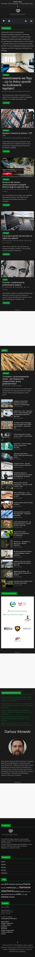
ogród (3, 894)
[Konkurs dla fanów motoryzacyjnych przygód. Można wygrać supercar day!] (17, 159)
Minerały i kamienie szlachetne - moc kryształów (15, 710)
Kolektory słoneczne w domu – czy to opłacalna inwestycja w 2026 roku (23, 563)
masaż (22, 891)
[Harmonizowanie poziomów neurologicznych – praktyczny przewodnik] (7, 511)
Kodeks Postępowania (7, 930)
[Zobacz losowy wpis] (31, 21)
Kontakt (3, 934)
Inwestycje (4, 873)
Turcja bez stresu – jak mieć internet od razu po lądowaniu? (23, 464)
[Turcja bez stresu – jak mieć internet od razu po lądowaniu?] (7, 462)
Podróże (3, 867)
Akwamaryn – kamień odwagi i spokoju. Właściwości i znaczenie (22, 445)
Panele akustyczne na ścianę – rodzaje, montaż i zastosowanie (23, 435)
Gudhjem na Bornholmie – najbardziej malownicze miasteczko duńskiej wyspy (21, 402)
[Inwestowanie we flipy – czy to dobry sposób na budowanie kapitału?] (17, 54)
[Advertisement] (17, 328)
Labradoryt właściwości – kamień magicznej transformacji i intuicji (23, 455)
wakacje (4, 896)
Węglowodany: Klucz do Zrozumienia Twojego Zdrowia (17, 704)
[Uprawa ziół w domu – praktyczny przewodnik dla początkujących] (7, 531)
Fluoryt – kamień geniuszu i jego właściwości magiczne (17, 725)
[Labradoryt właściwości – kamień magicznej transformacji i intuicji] (7, 453)
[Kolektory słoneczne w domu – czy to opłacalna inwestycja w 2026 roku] (7, 560)
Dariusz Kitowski (18, 91)
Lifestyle (3, 870)
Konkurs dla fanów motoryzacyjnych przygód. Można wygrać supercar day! (15, 184)
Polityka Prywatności (7, 923)
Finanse (3, 861)
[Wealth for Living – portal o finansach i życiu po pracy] (3, 21)
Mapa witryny (5, 921)
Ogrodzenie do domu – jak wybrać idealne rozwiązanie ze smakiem (22, 573)
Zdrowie (3, 864)
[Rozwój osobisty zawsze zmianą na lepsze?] (7, 502)
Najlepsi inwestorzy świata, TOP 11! (17, 134)
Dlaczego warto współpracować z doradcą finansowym (23, 582)
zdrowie (12, 897)
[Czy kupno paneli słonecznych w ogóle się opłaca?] (17, 212)
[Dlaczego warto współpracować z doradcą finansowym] (7, 580)
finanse (5, 279)
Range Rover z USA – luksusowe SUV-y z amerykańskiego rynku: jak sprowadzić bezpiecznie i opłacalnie (23, 413)
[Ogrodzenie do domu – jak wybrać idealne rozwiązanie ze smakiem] (7, 570)
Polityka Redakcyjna (7, 932)
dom (7, 884)
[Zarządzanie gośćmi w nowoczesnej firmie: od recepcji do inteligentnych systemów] (7, 472)
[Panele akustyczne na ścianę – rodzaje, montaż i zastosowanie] (7, 433)
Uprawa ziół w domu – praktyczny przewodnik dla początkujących (21, 533)
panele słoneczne (6, 243)
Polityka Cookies (6, 925)
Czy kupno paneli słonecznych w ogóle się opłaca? (17, 236)
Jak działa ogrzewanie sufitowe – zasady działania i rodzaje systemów (23, 553)
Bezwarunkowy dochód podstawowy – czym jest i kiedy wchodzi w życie (23, 484)
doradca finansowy (16, 884)
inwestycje (6, 75)
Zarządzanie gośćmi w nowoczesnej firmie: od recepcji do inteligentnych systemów (23, 474)
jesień (17, 888)
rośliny (23, 894)
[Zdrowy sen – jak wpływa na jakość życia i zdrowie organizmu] (7, 541)
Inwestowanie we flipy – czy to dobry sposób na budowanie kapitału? (17, 83)
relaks (18, 894)
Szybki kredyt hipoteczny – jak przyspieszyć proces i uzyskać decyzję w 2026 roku (22, 523)
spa (26, 894)
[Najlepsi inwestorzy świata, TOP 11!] (17, 110)
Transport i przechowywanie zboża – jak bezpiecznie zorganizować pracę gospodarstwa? (15, 380)
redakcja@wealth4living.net (9, 918)
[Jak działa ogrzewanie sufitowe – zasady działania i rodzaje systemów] (7, 550)
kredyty (17, 891)
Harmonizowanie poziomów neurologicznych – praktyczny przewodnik (22, 513)
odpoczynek (27, 891)
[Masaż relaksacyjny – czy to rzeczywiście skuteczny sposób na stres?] (7, 492)
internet (3, 888)
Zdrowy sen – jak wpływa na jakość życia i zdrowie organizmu (22, 543)
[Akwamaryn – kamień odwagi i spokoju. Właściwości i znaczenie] (7, 443)
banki (2, 884)
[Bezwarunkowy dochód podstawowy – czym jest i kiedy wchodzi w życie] (7, 482)
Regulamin (4, 927)
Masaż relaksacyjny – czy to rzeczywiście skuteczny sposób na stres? (23, 494)
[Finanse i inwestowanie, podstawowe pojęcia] (17, 261)
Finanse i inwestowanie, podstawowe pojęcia (13, 283)
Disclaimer (4, 928)
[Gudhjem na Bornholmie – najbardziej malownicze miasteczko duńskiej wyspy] (7, 400)
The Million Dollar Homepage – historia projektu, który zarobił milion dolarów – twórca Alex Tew (23, 425)
